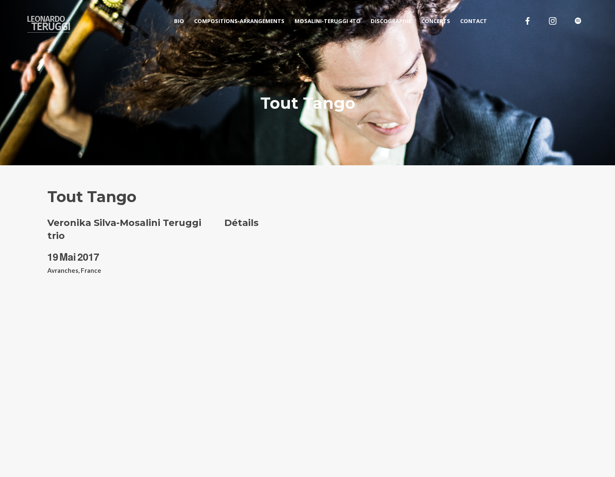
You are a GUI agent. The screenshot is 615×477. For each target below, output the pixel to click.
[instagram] (552, 21)
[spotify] (577, 21)
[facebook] (527, 21)
